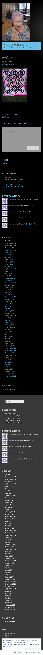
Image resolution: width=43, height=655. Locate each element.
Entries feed (9, 638)
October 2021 (9, 266)
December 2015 (10, 376)
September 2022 (10, 250)
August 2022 (9, 252)
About (5, 163)
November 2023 (10, 245)
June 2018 (8, 318)
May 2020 (8, 292)
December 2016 (10, 348)
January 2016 (9, 374)
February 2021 (10, 278)
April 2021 (8, 276)
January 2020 (9, 294)
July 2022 (8, 255)
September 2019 (10, 301)
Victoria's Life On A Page (21, 46)
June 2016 (8, 362)
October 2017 (9, 329)
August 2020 (9, 287)
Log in (7, 635)
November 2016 (10, 350)
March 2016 (9, 369)
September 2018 (10, 315)
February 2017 (10, 346)
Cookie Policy (7, 646)
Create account (10, 633)
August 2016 (9, 357)
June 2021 (8, 273)
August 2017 (9, 332)
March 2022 (9, 259)
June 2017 (8, 336)
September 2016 (10, 355)
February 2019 (10, 311)
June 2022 (8, 257)
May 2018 (8, 320)
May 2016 (8, 364)
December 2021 (10, 264)
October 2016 (9, 353)
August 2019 (9, 304)
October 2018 (9, 313)
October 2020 (9, 285)
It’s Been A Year (24, 218)
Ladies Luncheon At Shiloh (14, 179)
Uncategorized (10, 389)
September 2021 (10, 269)
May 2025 (8, 241)
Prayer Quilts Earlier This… (28, 224)
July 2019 (8, 306)
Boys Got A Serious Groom (14, 186)
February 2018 (10, 325)
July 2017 (8, 334)
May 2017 (8, 339)
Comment (33, 148)
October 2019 (9, 299)
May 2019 (8, 308)
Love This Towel (10, 177)
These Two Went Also (12, 184)
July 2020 (8, 290)
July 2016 (8, 360)
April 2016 (8, 367)
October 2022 (9, 248)
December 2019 (10, 297)
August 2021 (9, 271)
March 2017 (9, 343)
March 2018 (9, 322)
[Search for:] (13, 401)
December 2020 (10, 283)
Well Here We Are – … (27, 212)
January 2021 (9, 280)
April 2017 (8, 341)
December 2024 (10, 243)
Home (5, 160)
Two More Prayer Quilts (13, 182)
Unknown (8, 62)
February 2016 (10, 371)
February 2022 (10, 262)
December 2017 (10, 327)
